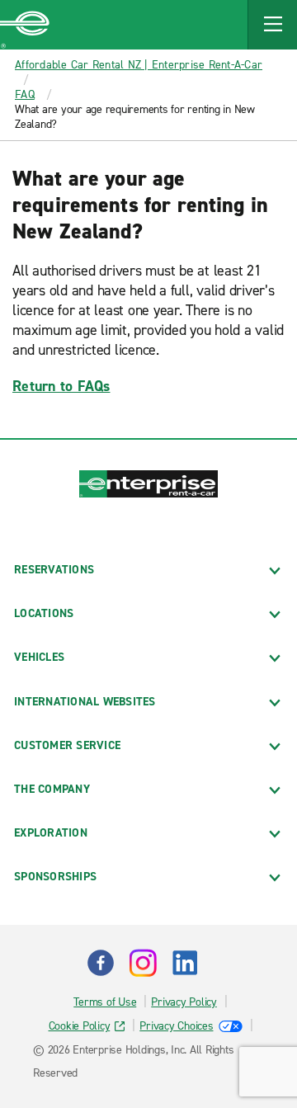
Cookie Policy (80, 1026)
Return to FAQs (61, 386)
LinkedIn (185, 963)
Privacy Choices (176, 1026)
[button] (272, 25)
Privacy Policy (184, 1002)
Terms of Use (104, 1002)
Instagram (143, 963)
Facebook (101, 963)
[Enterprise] (25, 25)
